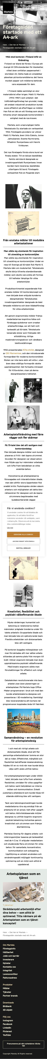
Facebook (7, 1024)
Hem (5, 44)
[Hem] (8, 8)
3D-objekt (7, 1010)
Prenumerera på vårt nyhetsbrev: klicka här (23, 1044)
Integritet (7, 970)
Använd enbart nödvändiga (23, 541)
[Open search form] (27, 8)
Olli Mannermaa (13, 353)
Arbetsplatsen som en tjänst (23, 876)
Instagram (8, 1020)
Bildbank (7, 1006)
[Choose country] (33, 7)
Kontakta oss (9, 967)
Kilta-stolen (28, 349)
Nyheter (7, 963)
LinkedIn (7, 1027)
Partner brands (10, 995)
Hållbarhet (8, 952)
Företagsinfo (9, 948)
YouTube (7, 1035)
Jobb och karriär (11, 956)
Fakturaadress (10, 977)
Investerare (8, 959)
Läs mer (10, 528)
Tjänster (7, 992)
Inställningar (23, 548)
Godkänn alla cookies (23, 534)
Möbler (6, 988)
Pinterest (7, 1031)
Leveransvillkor (10, 974)
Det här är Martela (17, 44)
